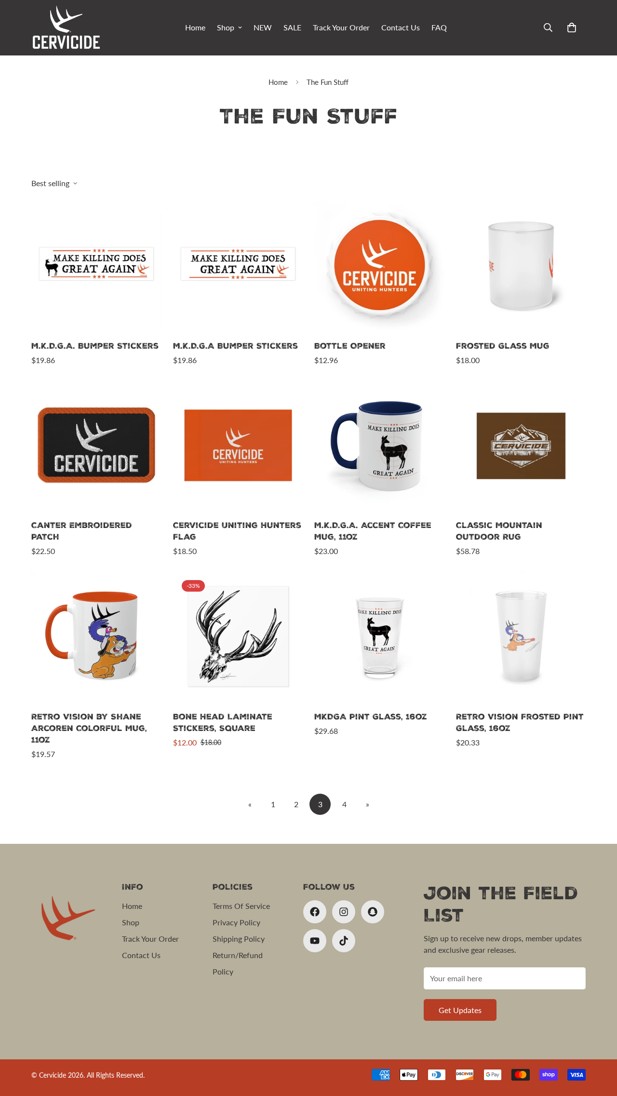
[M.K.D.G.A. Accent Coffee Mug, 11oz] (379, 445)
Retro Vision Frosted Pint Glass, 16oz (520, 722)
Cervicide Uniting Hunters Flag (237, 531)
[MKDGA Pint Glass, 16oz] (379, 636)
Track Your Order (341, 27)
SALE (292, 27)
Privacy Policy (236, 922)
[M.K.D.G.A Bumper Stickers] (238, 265)
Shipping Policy (239, 938)
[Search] (548, 27)
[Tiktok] (343, 940)
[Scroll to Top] (598, 1043)
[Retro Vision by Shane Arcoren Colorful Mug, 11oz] (96, 636)
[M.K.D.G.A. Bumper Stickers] (96, 265)
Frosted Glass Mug (503, 346)
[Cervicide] (66, 27)
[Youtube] (314, 940)
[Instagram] (343, 911)
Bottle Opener (350, 346)
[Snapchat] (372, 911)
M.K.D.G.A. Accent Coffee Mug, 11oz (372, 531)
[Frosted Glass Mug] (521, 265)
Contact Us (400, 27)
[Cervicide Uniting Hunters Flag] (238, 445)
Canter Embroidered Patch (81, 531)
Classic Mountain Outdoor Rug (499, 531)
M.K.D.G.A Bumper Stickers (235, 346)
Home (195, 27)
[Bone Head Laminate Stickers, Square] (238, 636)
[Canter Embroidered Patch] (96, 445)
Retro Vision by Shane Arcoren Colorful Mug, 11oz (89, 728)
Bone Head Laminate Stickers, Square (222, 722)
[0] (572, 27)
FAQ (439, 27)
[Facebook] (314, 911)
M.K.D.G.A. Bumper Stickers (95, 346)
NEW (263, 27)
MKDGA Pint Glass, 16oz (370, 716)
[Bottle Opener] (379, 265)
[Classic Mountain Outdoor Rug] (521, 445)
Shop (225, 27)
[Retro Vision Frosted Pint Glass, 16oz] (521, 636)
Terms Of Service (241, 905)
